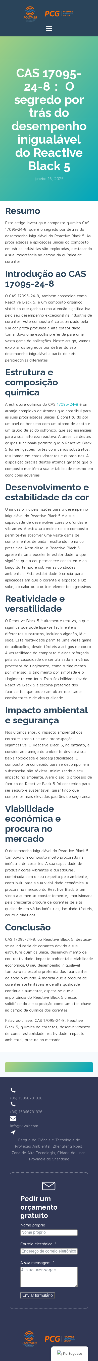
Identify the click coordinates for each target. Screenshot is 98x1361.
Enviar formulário (37, 1295)
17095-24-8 (67, 404)
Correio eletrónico (36, 1243)
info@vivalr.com (24, 1125)
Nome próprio (32, 1225)
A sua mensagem (35, 1262)
